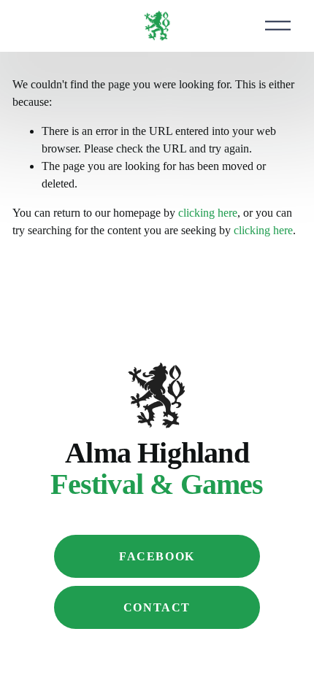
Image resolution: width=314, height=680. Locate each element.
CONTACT (157, 607)
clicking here (207, 212)
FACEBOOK (157, 556)
